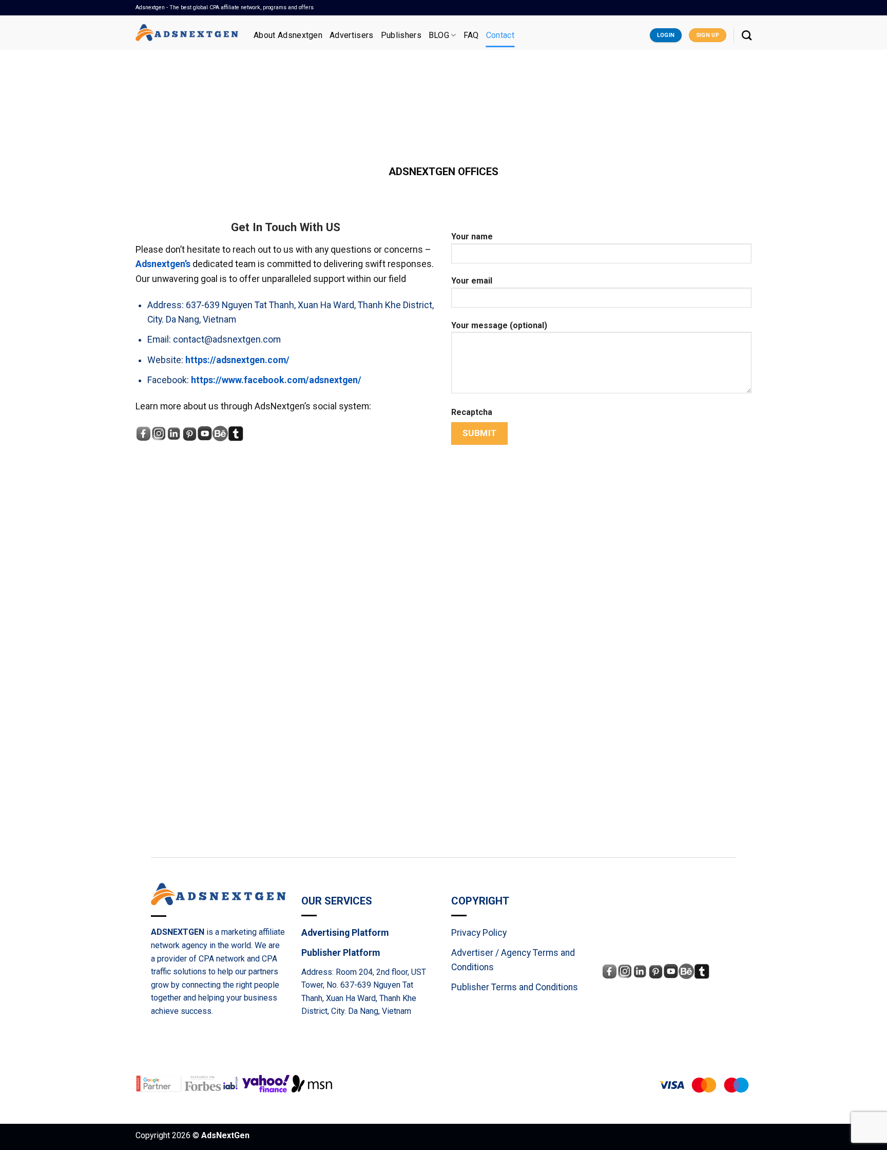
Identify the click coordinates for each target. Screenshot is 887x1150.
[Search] (746, 35)
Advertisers (352, 35)
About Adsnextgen (288, 35)
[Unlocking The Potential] (312, 1083)
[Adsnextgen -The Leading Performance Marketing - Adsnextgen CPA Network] (187, 32)
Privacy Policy (479, 933)
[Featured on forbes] (204, 1083)
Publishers (401, 35)
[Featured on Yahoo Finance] (267, 1083)
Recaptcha (471, 412)
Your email (471, 281)
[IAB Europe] (232, 1083)
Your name (472, 236)
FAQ (471, 35)
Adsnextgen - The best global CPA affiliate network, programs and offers (225, 7)
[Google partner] (160, 1083)
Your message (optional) (499, 325)
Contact (500, 35)
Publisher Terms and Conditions (514, 987)
